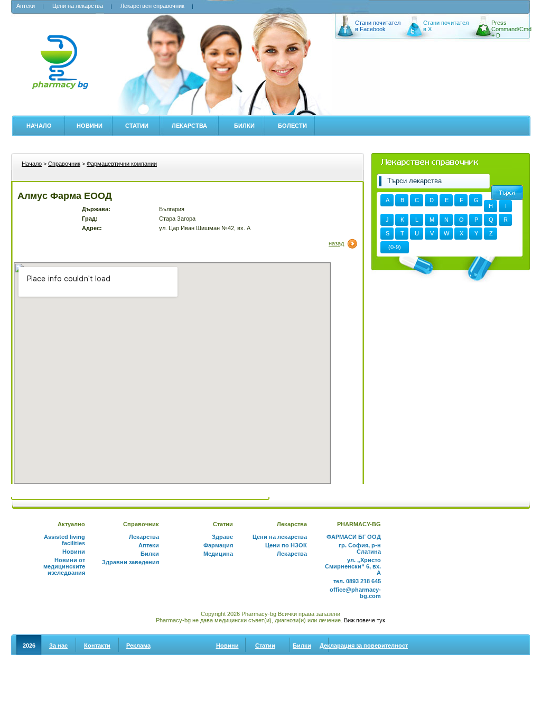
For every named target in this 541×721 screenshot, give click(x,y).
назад (336, 243)
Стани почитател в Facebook (377, 26)
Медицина (218, 554)
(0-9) (394, 247)
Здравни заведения (130, 562)
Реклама (138, 645)
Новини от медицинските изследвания (64, 566)
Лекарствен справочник (152, 6)
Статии (136, 125)
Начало (39, 125)
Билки (244, 125)
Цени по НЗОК (286, 545)
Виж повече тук (364, 620)
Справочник (64, 163)
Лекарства (189, 125)
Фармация (218, 545)
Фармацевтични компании (122, 163)
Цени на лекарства (77, 6)
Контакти (97, 645)
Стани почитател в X (446, 26)
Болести (292, 125)
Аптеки (25, 6)
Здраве (222, 537)
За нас (58, 645)
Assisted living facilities (64, 540)
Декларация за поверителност (364, 645)
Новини (89, 125)
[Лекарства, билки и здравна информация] (60, 68)
